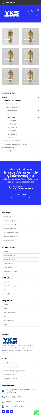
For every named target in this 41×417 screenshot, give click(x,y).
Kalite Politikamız (9, 240)
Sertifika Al (7, 316)
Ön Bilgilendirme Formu (11, 233)
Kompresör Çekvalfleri (9, 151)
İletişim (6, 324)
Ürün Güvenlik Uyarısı (10, 271)
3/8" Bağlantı (12, 127)
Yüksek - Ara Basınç (12, 107)
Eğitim (5, 309)
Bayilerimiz (7, 251)
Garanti (6, 305)
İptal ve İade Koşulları (10, 229)
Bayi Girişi (7, 282)
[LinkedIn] (11, 411)
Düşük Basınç (10, 117)
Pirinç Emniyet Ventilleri (12, 101)
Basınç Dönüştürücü (10, 294)
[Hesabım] (32, 11)
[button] (28, 11)
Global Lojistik (8, 267)
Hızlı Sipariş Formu (9, 259)
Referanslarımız (8, 320)
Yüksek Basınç (10, 114)
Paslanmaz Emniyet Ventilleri (13, 141)
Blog (5, 290)
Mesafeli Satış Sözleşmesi (11, 237)
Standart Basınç (11, 111)
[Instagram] (7, 411)
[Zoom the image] (11, 12)
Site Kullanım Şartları (10, 221)
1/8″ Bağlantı (12, 121)
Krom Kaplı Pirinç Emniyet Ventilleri (15, 144)
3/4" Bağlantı (12, 134)
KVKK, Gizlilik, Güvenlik (10, 217)
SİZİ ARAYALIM (21, 195)
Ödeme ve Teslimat (10, 225)
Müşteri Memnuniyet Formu (12, 286)
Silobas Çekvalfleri (8, 147)
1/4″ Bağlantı (12, 124)
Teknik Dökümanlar (9, 313)
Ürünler (4, 97)
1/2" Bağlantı (12, 131)
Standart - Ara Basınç (13, 104)
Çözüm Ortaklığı (8, 263)
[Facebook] (3, 411)
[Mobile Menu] (37, 15)
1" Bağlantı (11, 137)
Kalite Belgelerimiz (9, 255)
